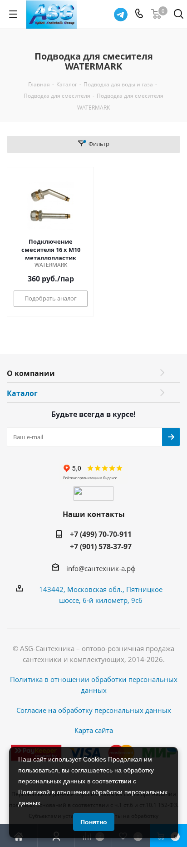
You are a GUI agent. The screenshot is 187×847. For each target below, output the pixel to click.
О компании (31, 373)
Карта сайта (93, 730)
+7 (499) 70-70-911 (101, 534)
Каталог (22, 393)
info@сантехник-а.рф (101, 568)
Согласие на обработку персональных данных (93, 710)
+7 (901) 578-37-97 (101, 546)
